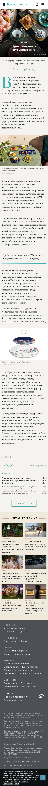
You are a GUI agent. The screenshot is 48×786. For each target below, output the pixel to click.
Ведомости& (29, 686)
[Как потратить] (17, 5)
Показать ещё (24, 503)
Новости (6, 473)
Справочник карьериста (18, 670)
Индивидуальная (13, 628)
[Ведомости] (4, 5)
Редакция (26, 683)
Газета (7, 663)
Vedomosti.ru (21, 663)
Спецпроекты (11, 667)
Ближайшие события (16, 641)
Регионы (9, 673)
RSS (6, 650)
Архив (7, 693)
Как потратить (30, 667)
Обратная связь (13, 700)
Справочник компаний (17, 654)
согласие (9, 778)
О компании (11, 683)
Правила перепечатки (16, 697)
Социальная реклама (29, 673)
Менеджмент (11, 686)
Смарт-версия (19, 650)
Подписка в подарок (15, 631)
